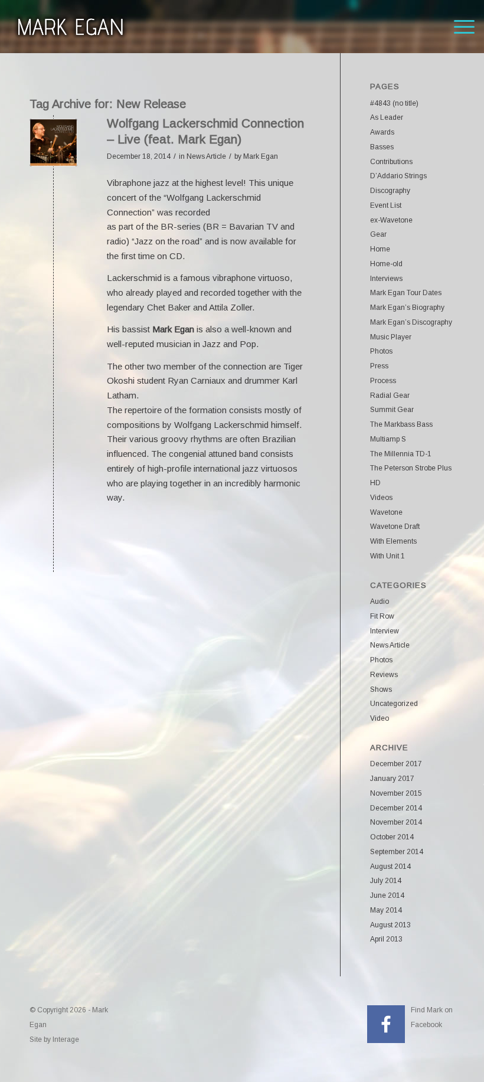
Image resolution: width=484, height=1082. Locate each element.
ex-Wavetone (391, 220)
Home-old (386, 264)
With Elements (393, 541)
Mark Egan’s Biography (407, 307)
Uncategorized (394, 703)
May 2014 (386, 910)
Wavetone (386, 512)
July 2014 (385, 881)
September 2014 (396, 852)
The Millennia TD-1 (400, 454)
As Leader (386, 117)
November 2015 (396, 793)
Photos (381, 351)
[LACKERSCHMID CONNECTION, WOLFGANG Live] (53, 142)
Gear (378, 234)
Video (379, 718)
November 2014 (396, 822)
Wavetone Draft (395, 526)
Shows (381, 689)
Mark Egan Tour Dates (406, 293)
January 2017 (392, 778)
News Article (206, 156)
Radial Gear (390, 395)
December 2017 (396, 764)
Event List (385, 205)
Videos (381, 497)
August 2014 (390, 866)
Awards (382, 132)
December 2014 (396, 808)
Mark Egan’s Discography (411, 322)
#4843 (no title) (394, 103)
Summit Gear (392, 410)
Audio (379, 601)
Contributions (391, 162)
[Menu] (458, 26)
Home (380, 249)
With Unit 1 (387, 556)
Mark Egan (260, 156)
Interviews (386, 278)
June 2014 (387, 895)
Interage (66, 1039)
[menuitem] (458, 26)
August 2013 (390, 925)
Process (383, 381)
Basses (382, 147)
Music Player (390, 337)
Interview (384, 631)
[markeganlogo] (70, 26)
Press (379, 366)
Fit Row (382, 616)
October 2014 (392, 837)
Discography (390, 191)
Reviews (384, 675)
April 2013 (386, 939)
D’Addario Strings (398, 176)
